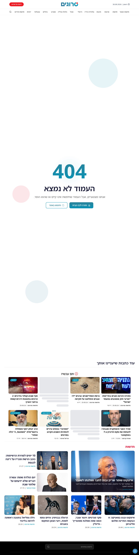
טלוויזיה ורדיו (89, 12)
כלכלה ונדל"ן (62, 12)
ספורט (53, 12)
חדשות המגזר (124, 12)
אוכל (71, 12)
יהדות (29, 12)
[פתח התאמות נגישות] (135, 551)
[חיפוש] (10, 12)
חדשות (115, 12)
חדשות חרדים (19, 12)
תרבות (99, 12)
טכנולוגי (37, 12)
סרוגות (106, 12)
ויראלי (80, 12)
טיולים (45, 12)
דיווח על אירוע (17, 4)
